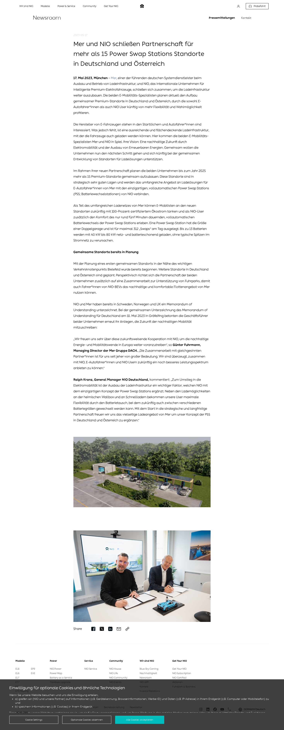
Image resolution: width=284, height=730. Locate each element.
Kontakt (246, 18)
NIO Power (55, 669)
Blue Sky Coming (149, 669)
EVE (33, 673)
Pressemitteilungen (222, 18)
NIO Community (118, 677)
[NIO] (142, 6)
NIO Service (90, 669)
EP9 (33, 669)
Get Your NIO (179, 669)
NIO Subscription (181, 673)
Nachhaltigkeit (148, 673)
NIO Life (113, 673)
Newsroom (146, 677)
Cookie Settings (34, 719)
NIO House (115, 669)
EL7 (17, 677)
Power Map (56, 673)
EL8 (17, 669)
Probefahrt (260, 6)
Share (77, 629)
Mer (113, 78)
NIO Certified (179, 677)
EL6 (17, 673)
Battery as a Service (61, 677)
